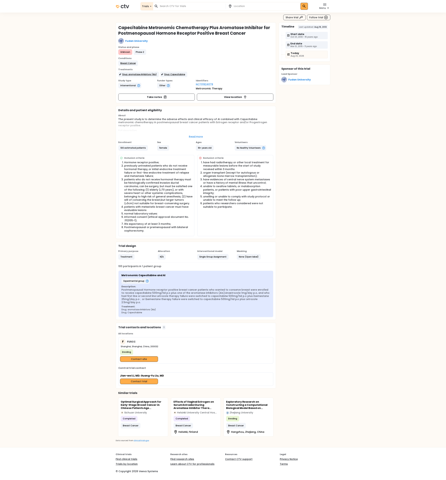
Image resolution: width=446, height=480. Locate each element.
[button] (128, 63)
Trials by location (127, 464)
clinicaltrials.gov (141, 440)
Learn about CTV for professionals (192, 464)
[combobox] (191, 6)
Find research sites (182, 459)
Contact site (139, 359)
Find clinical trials (126, 459)
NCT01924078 (204, 84)
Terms (284, 464)
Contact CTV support (238, 459)
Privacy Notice (289, 459)
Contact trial (139, 381)
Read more (196, 136)
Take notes (154, 97)
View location (233, 97)
